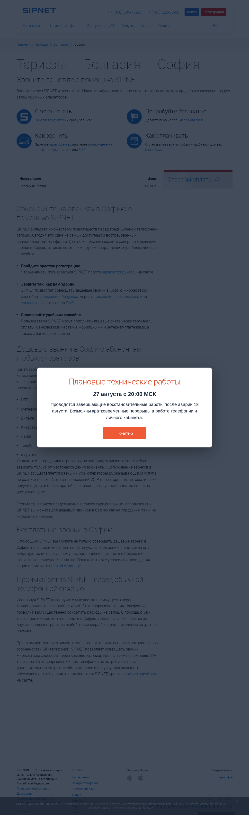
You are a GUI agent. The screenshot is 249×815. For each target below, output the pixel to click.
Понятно (124, 433)
